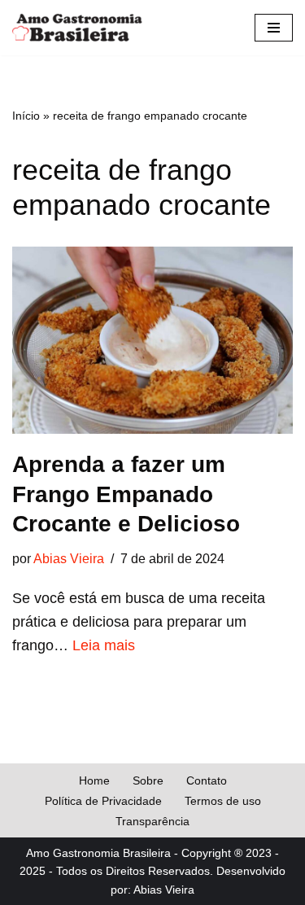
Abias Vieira (68, 558)
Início (26, 115)
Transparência (152, 821)
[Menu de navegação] (274, 28)
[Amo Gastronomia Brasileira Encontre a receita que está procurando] (77, 27)
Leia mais (103, 645)
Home (94, 780)
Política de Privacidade (103, 800)
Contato (206, 780)
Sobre (148, 780)
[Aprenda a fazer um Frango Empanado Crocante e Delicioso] (152, 340)
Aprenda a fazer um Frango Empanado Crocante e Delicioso (126, 494)
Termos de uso (223, 800)
